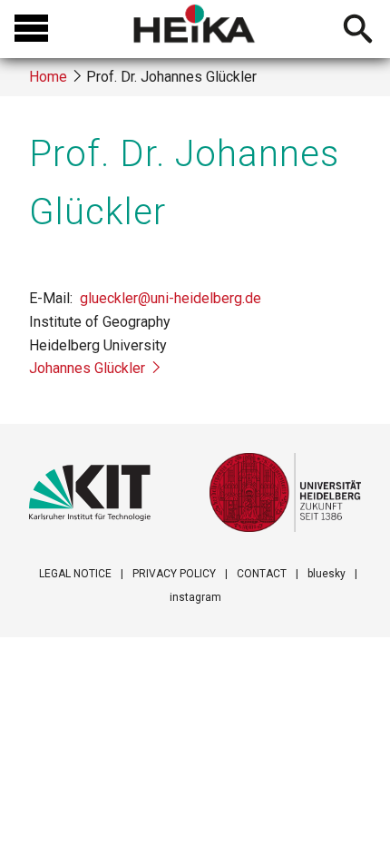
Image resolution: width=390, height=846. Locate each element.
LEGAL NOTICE (75, 573)
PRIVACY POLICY (174, 573)
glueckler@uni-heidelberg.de (170, 298)
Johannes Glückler (87, 368)
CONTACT (262, 573)
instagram (195, 597)
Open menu (31, 29)
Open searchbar (358, 30)
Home (48, 76)
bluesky (326, 573)
